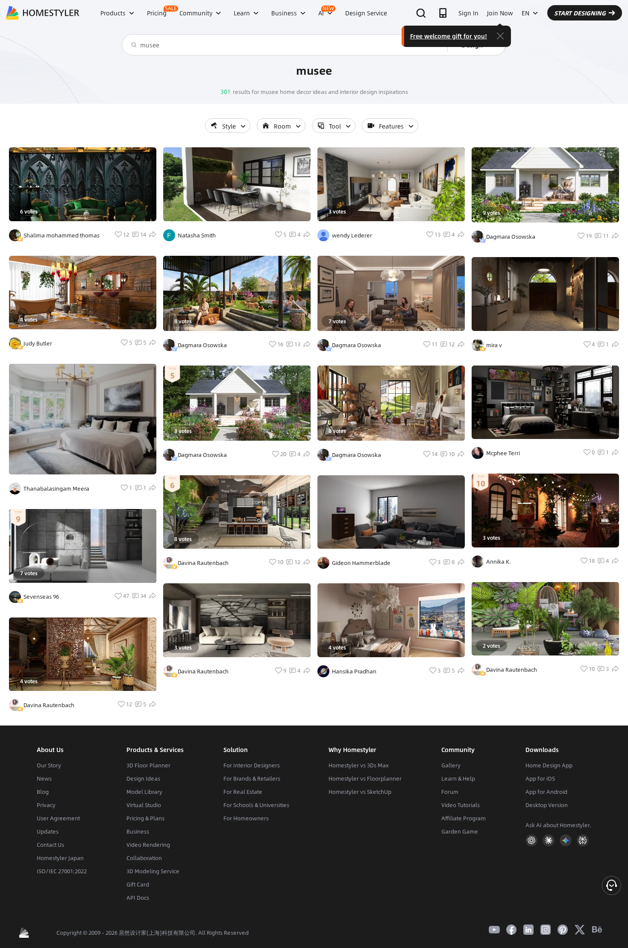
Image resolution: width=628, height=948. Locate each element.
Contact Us (50, 844)
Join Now (500, 13)
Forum (449, 791)
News (44, 778)
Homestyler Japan (60, 858)
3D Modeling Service (152, 871)
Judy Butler (37, 343)
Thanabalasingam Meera (56, 488)
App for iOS (540, 778)
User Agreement (58, 818)
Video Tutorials (460, 805)
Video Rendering (148, 844)
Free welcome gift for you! (448, 36)
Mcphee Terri (503, 453)
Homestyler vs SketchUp (360, 791)
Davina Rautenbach (48, 705)
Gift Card (137, 884)
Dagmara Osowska (202, 345)
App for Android (546, 791)
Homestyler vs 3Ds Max (359, 765)
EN (525, 13)
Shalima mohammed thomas (61, 235)
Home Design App (548, 765)
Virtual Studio (143, 805)
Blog (43, 791)
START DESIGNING (580, 13)
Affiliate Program (463, 818)
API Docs (137, 897)
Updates (48, 831)
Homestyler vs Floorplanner (365, 778)
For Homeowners (246, 818)
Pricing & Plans (145, 818)
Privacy (46, 805)
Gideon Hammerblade (361, 563)
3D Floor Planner (148, 765)
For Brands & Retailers (251, 778)
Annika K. (498, 561)
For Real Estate (242, 791)
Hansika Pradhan (354, 671)
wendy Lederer (352, 235)
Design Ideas (143, 778)
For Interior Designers (251, 765)
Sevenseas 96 (41, 596)
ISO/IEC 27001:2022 (62, 871)
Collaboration (144, 858)
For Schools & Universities (256, 805)
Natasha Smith (197, 235)
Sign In (468, 13)
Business (137, 831)
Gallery (451, 765)
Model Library (144, 791)
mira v (494, 345)
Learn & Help (458, 778)
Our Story (49, 765)
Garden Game (459, 831)
